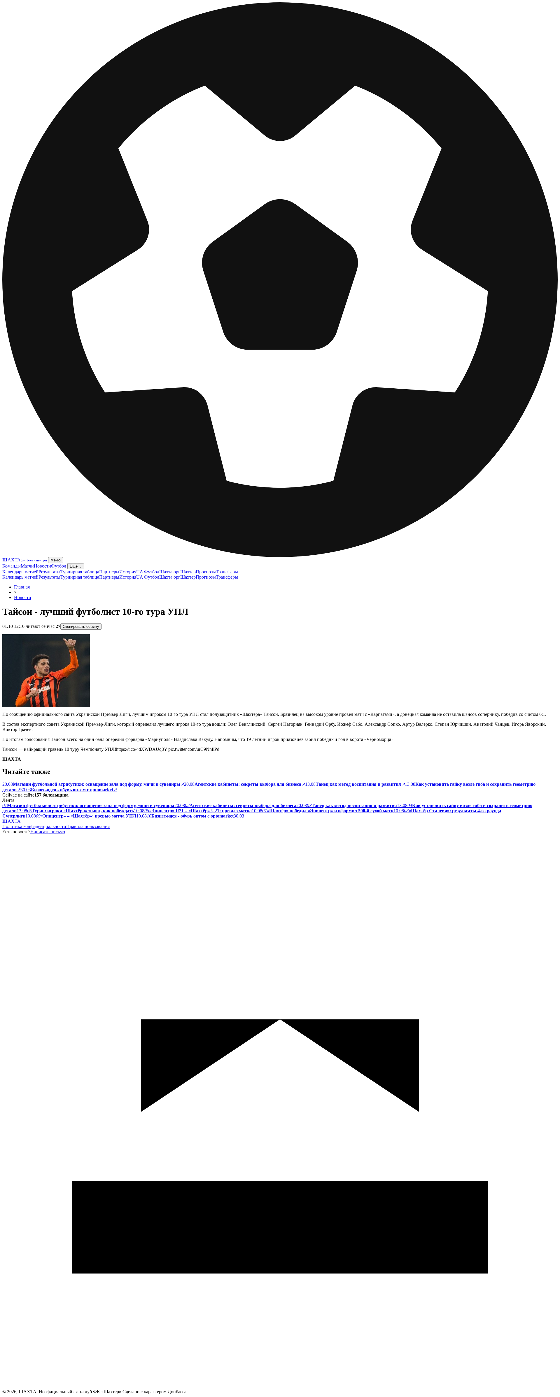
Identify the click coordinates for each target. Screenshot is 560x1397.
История (127, 571)
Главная (22, 586)
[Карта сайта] (280, 1387)
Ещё (76, 566)
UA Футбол (147, 571)
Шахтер (188, 571)
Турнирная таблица (79, 571)
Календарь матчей (20, 571)
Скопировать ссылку (81, 626)
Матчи (27, 565)
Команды (11, 565)
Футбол (58, 565)
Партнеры (109, 571)
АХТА (11, 821)
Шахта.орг (169, 571)
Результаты (49, 571)
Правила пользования (88, 826)
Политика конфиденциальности (34, 826)
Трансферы (227, 571)
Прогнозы (206, 571)
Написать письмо (47, 831)
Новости (42, 565)
